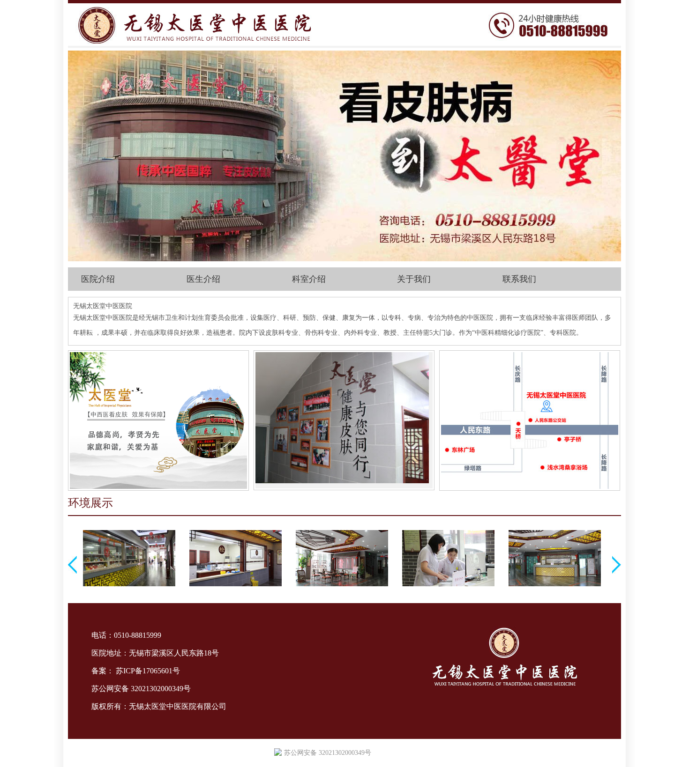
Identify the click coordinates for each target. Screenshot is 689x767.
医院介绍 (98, 279)
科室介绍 (309, 279)
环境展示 (90, 503)
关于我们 (414, 279)
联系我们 (519, 279)
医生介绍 (203, 279)
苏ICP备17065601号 (148, 671)
